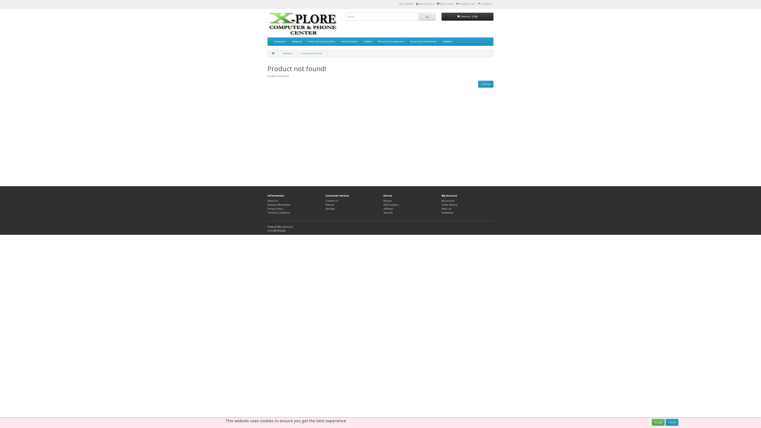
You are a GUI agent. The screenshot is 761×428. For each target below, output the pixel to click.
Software (447, 41)
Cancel (672, 422)
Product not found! (311, 53)
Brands (387, 201)
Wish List (446, 208)
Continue (486, 84)
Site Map (330, 208)
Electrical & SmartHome (423, 41)
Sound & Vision (349, 41)
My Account (448, 201)
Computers (280, 41)
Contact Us (332, 201)
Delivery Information (279, 204)
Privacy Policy (275, 208)
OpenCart (287, 226)
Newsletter (448, 212)
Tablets (368, 41)
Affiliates (388, 208)
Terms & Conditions (279, 212)
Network (297, 41)
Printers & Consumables (321, 41)
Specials (388, 212)
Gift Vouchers (391, 204)
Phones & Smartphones (391, 41)
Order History (449, 204)
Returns (330, 204)
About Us (273, 201)
